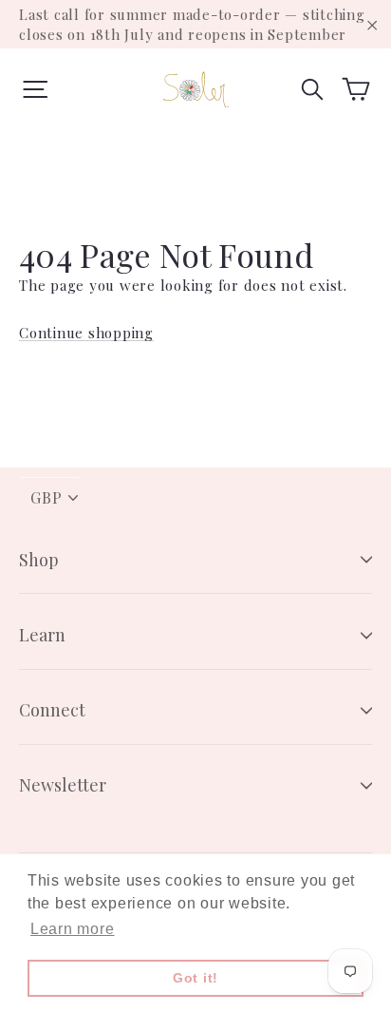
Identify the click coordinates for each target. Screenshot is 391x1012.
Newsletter (62, 784)
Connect (52, 709)
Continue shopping (86, 332)
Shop (39, 559)
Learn (42, 634)
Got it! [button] (195, 977)
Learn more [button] (72, 929)
